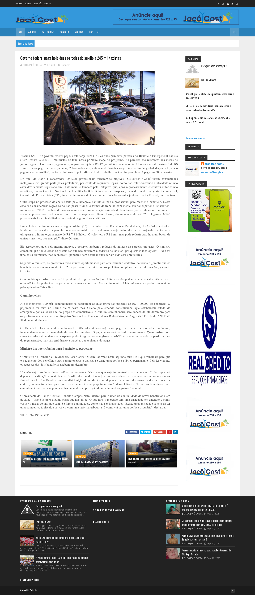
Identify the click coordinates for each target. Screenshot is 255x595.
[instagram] (223, 4)
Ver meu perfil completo (212, 172)
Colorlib (33, 590)
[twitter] (232, 4)
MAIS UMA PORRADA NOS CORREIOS (91, 462)
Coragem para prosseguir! (214, 66)
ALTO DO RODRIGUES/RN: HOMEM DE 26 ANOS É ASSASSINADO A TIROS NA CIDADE (205, 508)
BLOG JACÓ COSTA (214, 164)
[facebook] (218, 4)
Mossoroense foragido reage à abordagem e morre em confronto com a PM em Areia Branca (207, 522)
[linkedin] (228, 4)
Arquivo (79, 32)
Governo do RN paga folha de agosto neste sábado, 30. (46, 460)
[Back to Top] (233, 591)
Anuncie (19, 3)
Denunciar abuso (195, 138)
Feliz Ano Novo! (208, 80)
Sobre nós (38, 3)
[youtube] (237, 4)
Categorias (48, 32)
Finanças (65, 64)
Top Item (47, 3)
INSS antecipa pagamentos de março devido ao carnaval (149, 460)
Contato (28, 3)
